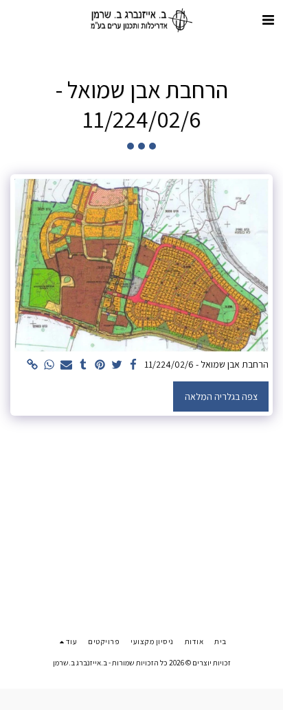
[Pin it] (100, 365)
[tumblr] (83, 365)
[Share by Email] (66, 365)
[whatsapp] (49, 365)
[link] (33, 365)
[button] (268, 20)
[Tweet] (117, 365)
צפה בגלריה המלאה (221, 396)
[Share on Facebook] (134, 365)
